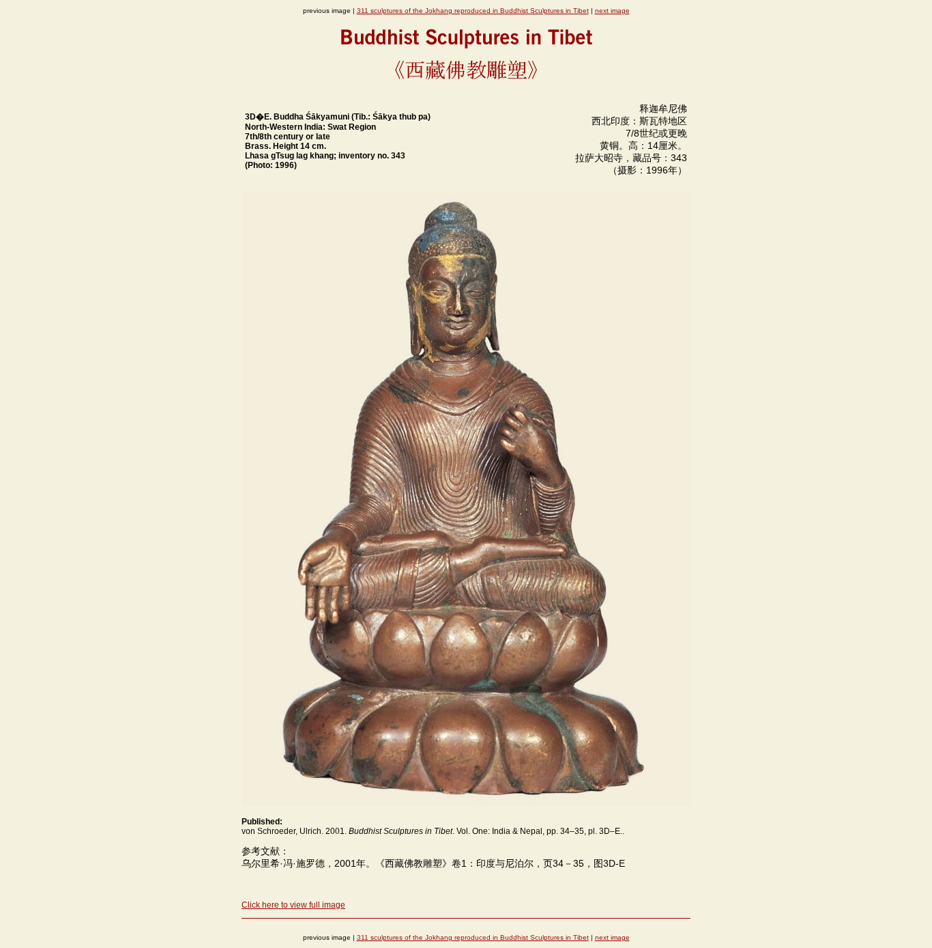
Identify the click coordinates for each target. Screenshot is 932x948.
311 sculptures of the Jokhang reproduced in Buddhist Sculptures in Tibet (473, 10)
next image (612, 10)
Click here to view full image (293, 905)
